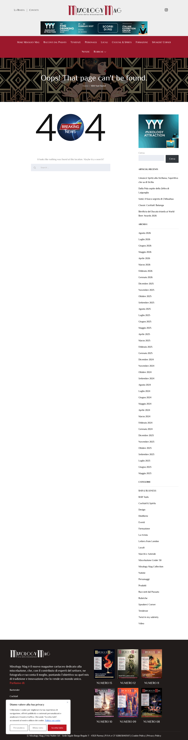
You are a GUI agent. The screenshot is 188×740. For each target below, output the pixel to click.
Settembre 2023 (146, 454)
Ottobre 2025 (145, 296)
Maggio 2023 (145, 473)
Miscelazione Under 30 (150, 560)
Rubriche (98, 51)
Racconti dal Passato (54, 42)
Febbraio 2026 (145, 271)
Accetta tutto (57, 728)
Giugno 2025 (145, 321)
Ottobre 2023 (145, 448)
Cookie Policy (138, 735)
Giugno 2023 (145, 467)
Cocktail (14, 696)
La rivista (143, 535)
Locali (104, 42)
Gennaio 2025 (145, 353)
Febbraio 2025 (145, 347)
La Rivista (19, 10)
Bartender (15, 690)
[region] (38, 717)
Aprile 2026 (144, 258)
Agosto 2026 (145, 233)
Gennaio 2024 (146, 429)
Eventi (142, 522)
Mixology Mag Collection (151, 566)
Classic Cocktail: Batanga (151, 205)
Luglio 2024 (144, 391)
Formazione (142, 42)
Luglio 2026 (144, 239)
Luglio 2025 (144, 315)
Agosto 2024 (145, 385)
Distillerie (143, 516)
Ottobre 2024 (145, 372)
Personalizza (19, 728)
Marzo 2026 (144, 264)
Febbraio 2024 (145, 422)
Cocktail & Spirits (122, 42)
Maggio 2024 (145, 403)
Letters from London (149, 541)
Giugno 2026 (145, 245)
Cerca (142, 153)
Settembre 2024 (146, 378)
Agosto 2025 (145, 309)
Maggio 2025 (145, 328)
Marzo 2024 (144, 416)
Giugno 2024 (145, 397)
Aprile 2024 (144, 410)
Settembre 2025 (146, 302)
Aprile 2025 (144, 334)
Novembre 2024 (146, 366)
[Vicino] (67, 702)
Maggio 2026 (145, 252)
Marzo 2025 (144, 340)
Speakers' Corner (147, 604)
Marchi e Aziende (147, 554)
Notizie (86, 51)
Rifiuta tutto (38, 728)
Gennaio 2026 (146, 277)
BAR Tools (144, 497)
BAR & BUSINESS (147, 490)
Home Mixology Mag (28, 42)
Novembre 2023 (146, 441)
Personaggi (91, 42)
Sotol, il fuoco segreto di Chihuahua (156, 199)
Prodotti (142, 585)
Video (141, 623)
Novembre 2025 (146, 290)
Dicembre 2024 (146, 359)
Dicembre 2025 (146, 283)
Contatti (34, 10)
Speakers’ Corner (161, 42)
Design (142, 509)
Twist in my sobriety (148, 617)
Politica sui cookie (52, 720)
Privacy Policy (154, 735)
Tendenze (75, 42)
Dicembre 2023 (146, 435)
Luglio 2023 (144, 460)
